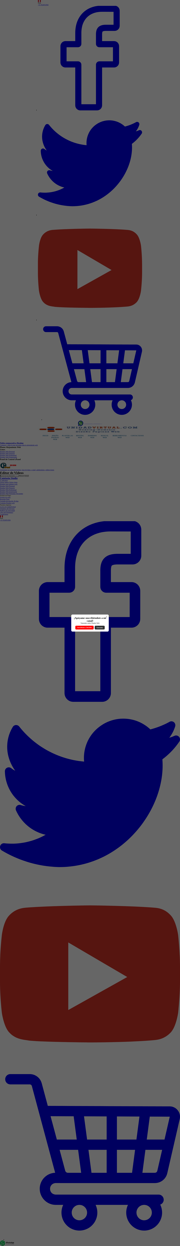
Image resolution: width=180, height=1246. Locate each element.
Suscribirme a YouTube (84, 627)
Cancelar (100, 627)
